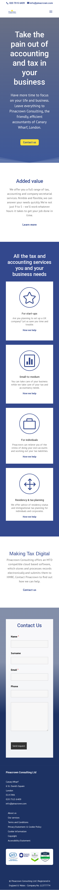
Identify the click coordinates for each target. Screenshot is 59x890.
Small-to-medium (29, 376)
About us (12, 813)
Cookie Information (17, 831)
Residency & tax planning (29, 500)
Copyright (12, 836)
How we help (29, 330)
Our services (13, 817)
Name (15, 636)
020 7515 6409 (17, 3)
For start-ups (29, 313)
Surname (16, 653)
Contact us (29, 142)
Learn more (29, 224)
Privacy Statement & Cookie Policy (24, 826)
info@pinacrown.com (16, 803)
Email (14, 669)
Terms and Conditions (18, 822)
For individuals (29, 439)
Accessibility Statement (19, 840)
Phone (14, 686)
